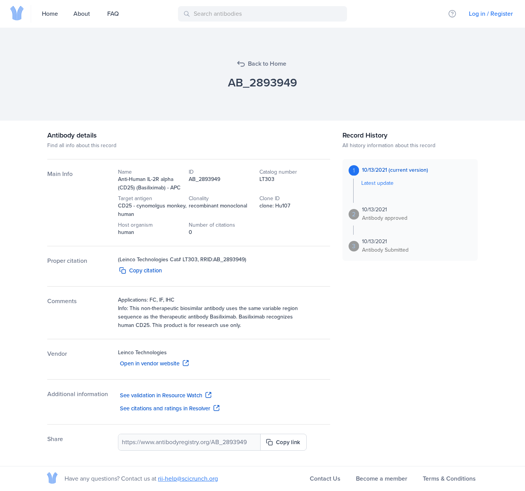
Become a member (381, 478)
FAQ (113, 13)
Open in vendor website (149, 363)
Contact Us (325, 478)
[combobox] (264, 14)
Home (50, 13)
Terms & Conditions (449, 478)
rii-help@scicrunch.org (188, 478)
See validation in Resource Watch (161, 395)
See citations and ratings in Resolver (165, 408)
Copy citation (145, 270)
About (81, 13)
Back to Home (267, 63)
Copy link (288, 442)
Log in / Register (491, 13)
